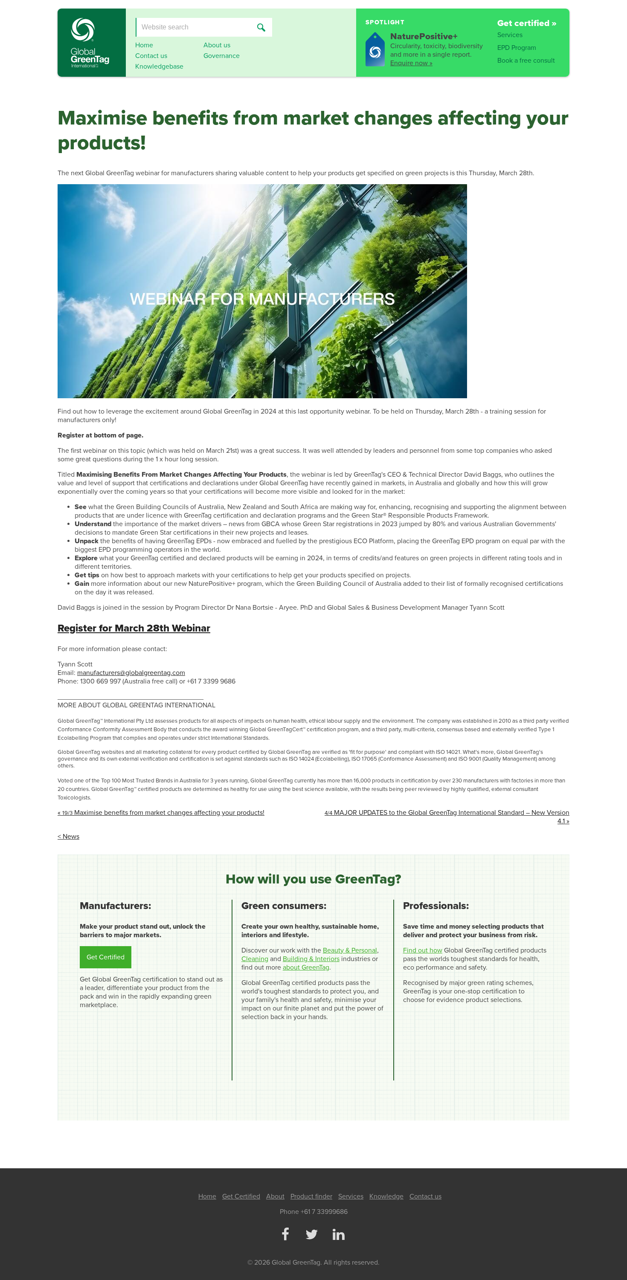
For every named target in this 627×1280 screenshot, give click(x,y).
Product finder (311, 1196)
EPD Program (516, 47)
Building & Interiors (311, 959)
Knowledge (386, 1196)
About (275, 1196)
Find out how (422, 950)
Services (509, 35)
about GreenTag (306, 967)
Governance (221, 56)
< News (68, 836)
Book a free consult (526, 60)
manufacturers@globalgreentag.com (131, 673)
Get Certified (106, 957)
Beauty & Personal (350, 950)
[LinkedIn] (338, 1235)
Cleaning (254, 959)
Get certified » (527, 23)
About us (216, 45)
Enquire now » (411, 63)
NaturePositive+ (424, 36)
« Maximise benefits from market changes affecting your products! (161, 812)
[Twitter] (311, 1235)
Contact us (151, 56)
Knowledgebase (159, 66)
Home (144, 45)
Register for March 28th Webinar (134, 628)
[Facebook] (284, 1235)
